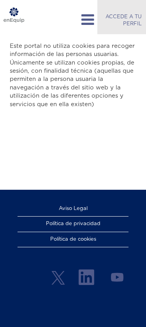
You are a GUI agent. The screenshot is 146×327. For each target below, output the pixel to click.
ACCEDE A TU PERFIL (124, 20)
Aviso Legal (73, 208)
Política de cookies (73, 239)
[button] (73, 20)
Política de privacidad (73, 223)
